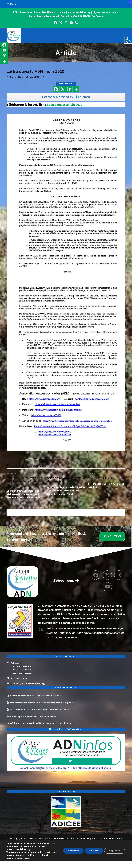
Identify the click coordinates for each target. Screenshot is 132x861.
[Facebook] (56, 89)
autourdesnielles (42, 838)
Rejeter (94, 850)
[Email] (4, 50)
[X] (63, 89)
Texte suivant (115, 520)
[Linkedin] (69, 89)
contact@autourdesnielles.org (28, 683)
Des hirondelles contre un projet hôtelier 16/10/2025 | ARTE (42, 702)
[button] (12, 3)
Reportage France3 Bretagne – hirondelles (33, 716)
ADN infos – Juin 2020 (101, 478)
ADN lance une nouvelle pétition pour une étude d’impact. (22, 481)
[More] (76, 89)
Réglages (114, 850)
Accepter (73, 850)
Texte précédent (17, 520)
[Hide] (1, 67)
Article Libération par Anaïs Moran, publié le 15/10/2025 (39, 709)
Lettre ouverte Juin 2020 (64, 105)
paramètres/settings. (18, 857)
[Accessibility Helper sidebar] (128, 40)
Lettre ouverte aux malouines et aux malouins (35, 695)
